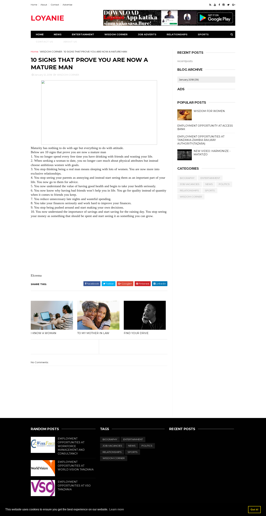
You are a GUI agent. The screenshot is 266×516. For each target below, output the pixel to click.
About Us (70, 41)
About (44, 4)
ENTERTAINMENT (210, 178)
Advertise (67, 4)
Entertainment (83, 34)
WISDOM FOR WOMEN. (209, 111)
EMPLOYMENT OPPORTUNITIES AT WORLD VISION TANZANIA (76, 465)
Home (34, 4)
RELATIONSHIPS (189, 190)
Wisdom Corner (116, 34)
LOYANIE (47, 18)
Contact (55, 4)
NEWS (209, 184)
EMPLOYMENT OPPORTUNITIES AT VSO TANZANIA (74, 485)
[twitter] (228, 5)
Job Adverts (147, 34)
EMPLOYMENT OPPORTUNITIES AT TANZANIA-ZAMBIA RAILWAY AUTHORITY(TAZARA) (200, 140)
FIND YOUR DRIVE (136, 333)
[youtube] (215, 5)
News (58, 34)
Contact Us (44, 41)
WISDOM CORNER (51, 51)
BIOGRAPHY (187, 178)
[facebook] (219, 5)
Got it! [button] (254, 509)
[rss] (210, 5)
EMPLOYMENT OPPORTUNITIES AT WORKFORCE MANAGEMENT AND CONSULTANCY (71, 446)
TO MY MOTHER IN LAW (93, 333)
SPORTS (210, 190)
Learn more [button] (116, 509)
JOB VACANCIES (189, 184)
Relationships (177, 34)
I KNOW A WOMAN (43, 333)
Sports (203, 34)
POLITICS (224, 184)
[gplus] (233, 5)
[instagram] (224, 5)
